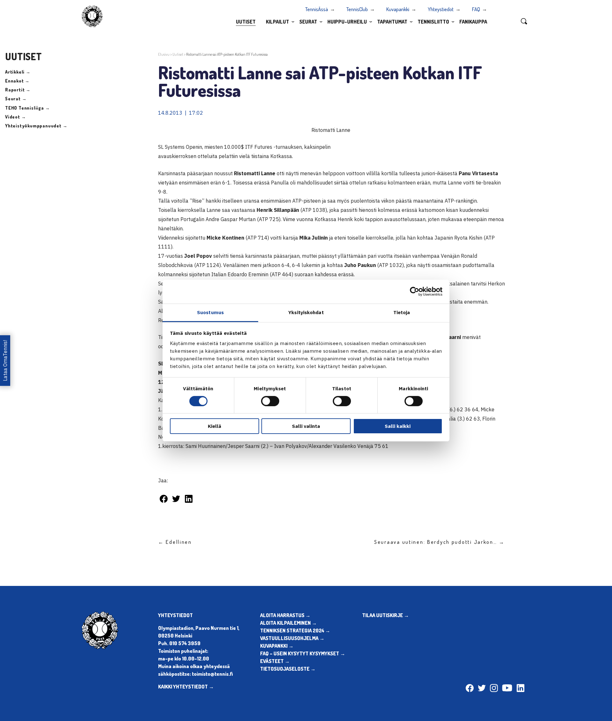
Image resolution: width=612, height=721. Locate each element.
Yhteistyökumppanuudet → (36, 125)
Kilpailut (277, 21)
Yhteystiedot (441, 9)
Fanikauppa (473, 21)
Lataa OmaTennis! (5, 360)
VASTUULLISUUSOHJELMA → (292, 638)
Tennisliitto (433, 21)
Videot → (15, 116)
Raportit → (18, 89)
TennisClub (357, 9)
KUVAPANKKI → (277, 646)
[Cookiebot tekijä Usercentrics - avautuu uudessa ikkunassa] (414, 291)
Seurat (308, 21)
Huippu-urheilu (347, 21)
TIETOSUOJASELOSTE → (288, 669)
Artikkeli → (18, 72)
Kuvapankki (397, 9)
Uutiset (246, 21)
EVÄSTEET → (275, 661)
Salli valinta (306, 426)
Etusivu (164, 54)
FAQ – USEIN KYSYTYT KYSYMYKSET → (302, 653)
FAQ (476, 9)
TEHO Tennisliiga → (27, 108)
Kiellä (214, 426)
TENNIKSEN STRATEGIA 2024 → (295, 630)
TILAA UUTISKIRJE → (385, 615)
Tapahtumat (392, 21)
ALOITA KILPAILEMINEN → (288, 623)
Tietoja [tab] (401, 312)
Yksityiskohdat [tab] (306, 312)
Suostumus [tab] (210, 312)
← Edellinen (175, 542)
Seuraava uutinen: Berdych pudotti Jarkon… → (439, 542)
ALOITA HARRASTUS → (285, 615)
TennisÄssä (316, 9)
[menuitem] (246, 21)
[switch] (270, 401)
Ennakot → (17, 80)
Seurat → (15, 98)
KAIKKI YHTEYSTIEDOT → (186, 686)
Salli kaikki (398, 426)
